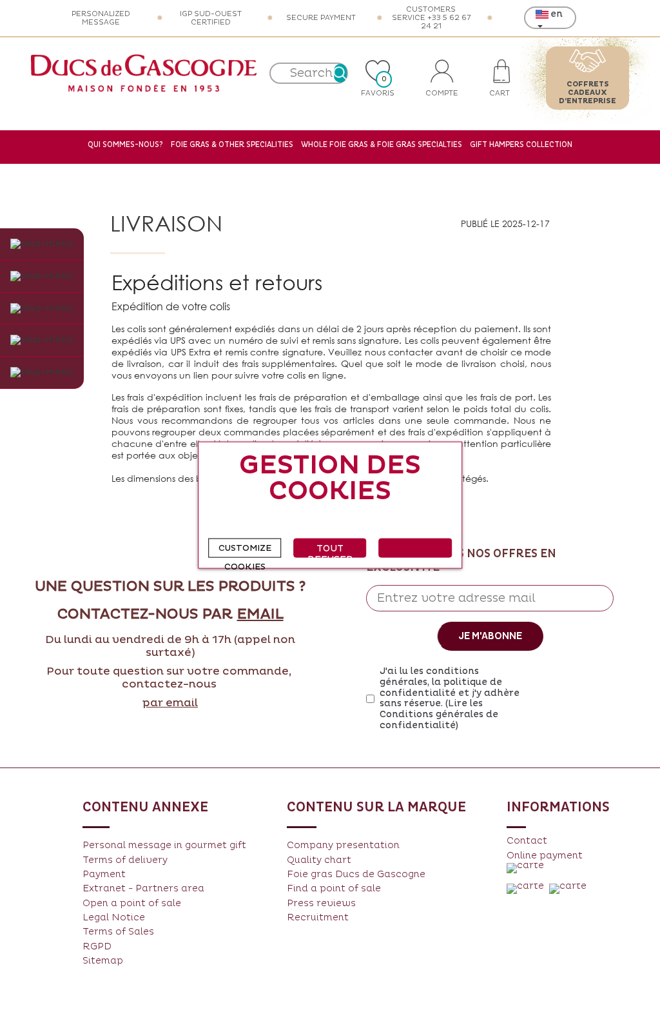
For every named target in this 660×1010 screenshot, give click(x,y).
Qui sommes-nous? (125, 145)
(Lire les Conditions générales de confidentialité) (439, 714)
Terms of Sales (118, 931)
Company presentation (343, 845)
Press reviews (321, 903)
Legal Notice (113, 917)
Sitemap (102, 960)
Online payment (545, 855)
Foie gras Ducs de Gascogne (356, 874)
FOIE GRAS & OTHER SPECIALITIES (232, 145)
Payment (104, 874)
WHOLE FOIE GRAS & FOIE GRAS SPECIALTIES (381, 145)
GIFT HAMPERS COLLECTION (521, 145)
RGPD (97, 946)
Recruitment (318, 917)
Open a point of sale (131, 903)
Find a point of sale (334, 888)
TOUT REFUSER (330, 549)
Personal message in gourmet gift (164, 845)
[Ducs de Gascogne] (144, 73)
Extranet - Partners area (143, 888)
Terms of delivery (125, 860)
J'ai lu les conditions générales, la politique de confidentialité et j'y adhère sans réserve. (449, 698)
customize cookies (244, 549)
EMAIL (260, 614)
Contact (527, 840)
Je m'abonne (490, 635)
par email (170, 703)
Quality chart (319, 860)
